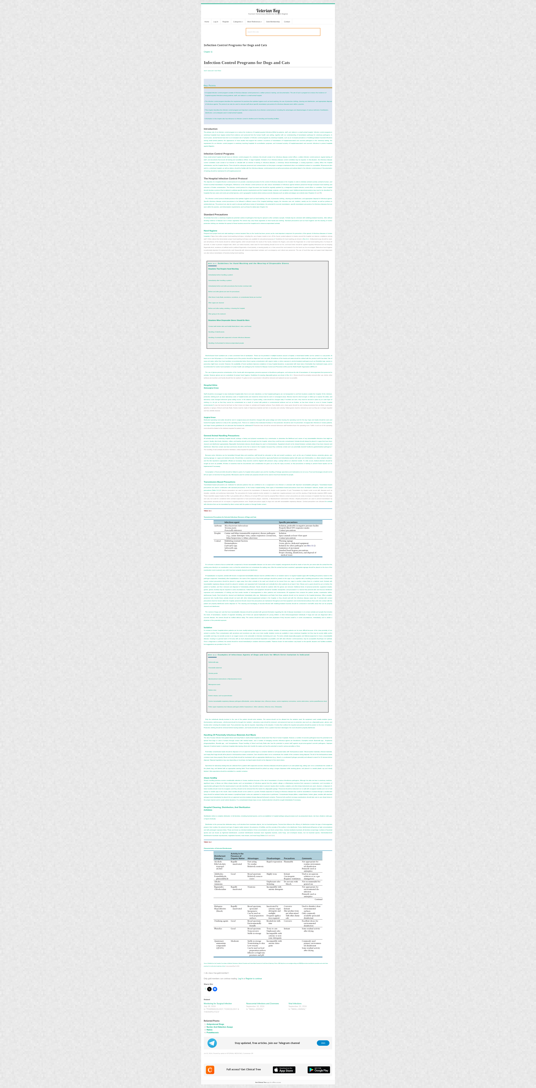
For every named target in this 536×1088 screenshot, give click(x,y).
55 (320, 193)
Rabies (209, 1030)
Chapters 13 (312, 193)
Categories (238, 22)
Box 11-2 (227, 644)
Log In (215, 22)
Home (206, 22)
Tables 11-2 (264, 835)
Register (225, 22)
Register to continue (253, 979)
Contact (287, 22)
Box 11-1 (306, 239)
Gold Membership (273, 22)
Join (323, 1043)
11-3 (272, 835)
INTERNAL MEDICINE (234, 1053)
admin (223, 1053)
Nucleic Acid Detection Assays (220, 1027)
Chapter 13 (263, 207)
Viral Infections (295, 1003)
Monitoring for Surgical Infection (218, 1003)
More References (254, 22)
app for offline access (268, 1082)
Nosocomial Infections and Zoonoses (262, 1003)
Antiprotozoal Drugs (215, 1024)
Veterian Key (268, 11)
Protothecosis (213, 1033)
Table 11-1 (215, 490)
